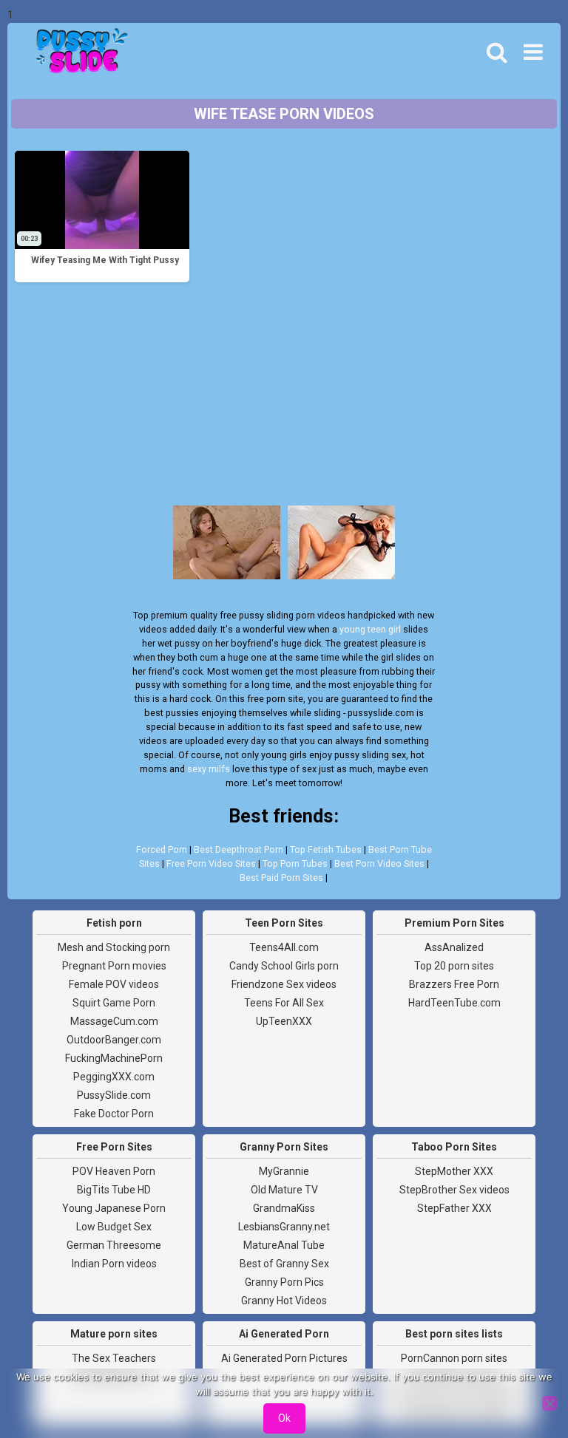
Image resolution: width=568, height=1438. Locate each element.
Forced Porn (161, 849)
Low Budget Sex (114, 1227)
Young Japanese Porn (114, 1208)
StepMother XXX (454, 1171)
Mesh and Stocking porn (114, 947)
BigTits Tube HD (114, 1190)
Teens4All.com (284, 947)
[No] (549, 1403)
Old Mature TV (284, 1190)
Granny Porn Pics (284, 1282)
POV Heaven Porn (113, 1171)
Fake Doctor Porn (114, 1114)
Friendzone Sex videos (284, 984)
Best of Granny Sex (284, 1264)
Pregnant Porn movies (114, 966)
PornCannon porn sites (454, 1358)
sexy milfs (208, 768)
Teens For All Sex (284, 1003)
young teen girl (370, 629)
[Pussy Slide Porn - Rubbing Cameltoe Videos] (78, 52)
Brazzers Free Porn (454, 984)
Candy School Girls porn (284, 966)
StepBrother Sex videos (454, 1190)
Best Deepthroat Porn (238, 849)
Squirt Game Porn (113, 1003)
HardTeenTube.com (454, 1003)
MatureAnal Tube (284, 1245)
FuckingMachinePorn (114, 1058)
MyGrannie (284, 1171)
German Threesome (114, 1245)
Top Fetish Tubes (326, 849)
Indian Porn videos (114, 1264)
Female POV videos (114, 984)
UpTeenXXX (284, 1021)
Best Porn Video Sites (379, 863)
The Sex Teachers (114, 1358)
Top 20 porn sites (454, 966)
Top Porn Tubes (295, 863)
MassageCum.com (114, 1021)
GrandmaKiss (284, 1208)
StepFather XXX (454, 1208)
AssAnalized (454, 947)
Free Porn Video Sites (211, 863)
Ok (284, 1418)
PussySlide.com (114, 1095)
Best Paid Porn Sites (281, 877)
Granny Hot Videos (284, 1300)
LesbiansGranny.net (284, 1227)
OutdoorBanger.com (114, 1040)
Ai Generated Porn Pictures (284, 1358)
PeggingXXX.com (114, 1077)
